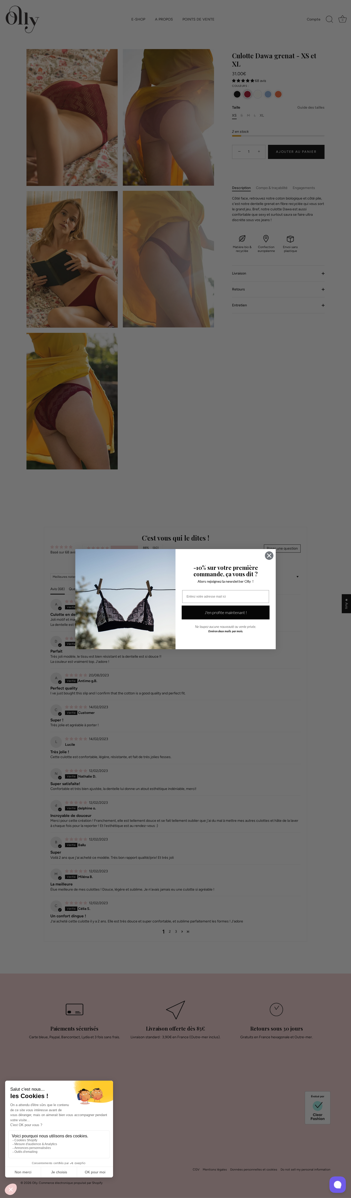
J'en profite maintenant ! (226, 612)
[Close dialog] (269, 555)
